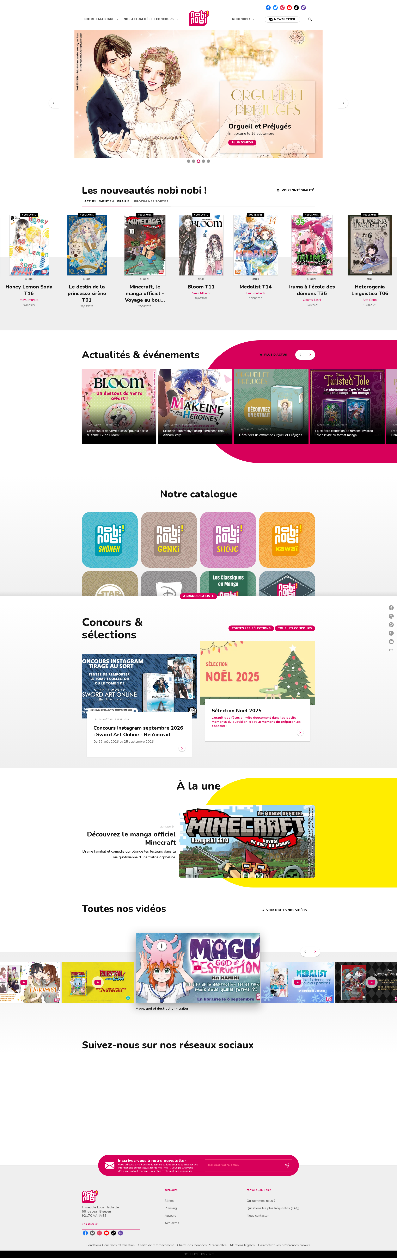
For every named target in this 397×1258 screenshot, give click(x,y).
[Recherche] (310, 19)
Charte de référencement (156, 1245)
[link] (110, 540)
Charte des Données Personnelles (202, 1245)
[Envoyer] (287, 1165)
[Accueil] (198, 18)
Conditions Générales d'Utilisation (110, 1245)
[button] (282, 20)
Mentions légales (242, 1245)
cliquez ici (186, 1170)
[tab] (101, 19)
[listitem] (268, 7)
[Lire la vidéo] (24, 982)
